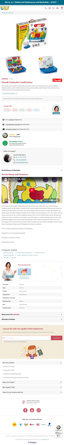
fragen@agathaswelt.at (22, 162)
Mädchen (36, 110)
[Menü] (61, 425)
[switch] (58, 436)
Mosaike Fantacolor (9, 13)
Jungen (29, 110)
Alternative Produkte (8, 319)
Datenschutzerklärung (15, 341)
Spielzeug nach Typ (9, 252)
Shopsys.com (45, 439)
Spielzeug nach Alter (9, 255)
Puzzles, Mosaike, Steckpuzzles (24, 252)
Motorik (15, 110)
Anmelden (56, 338)
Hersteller (6, 257)
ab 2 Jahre (7, 110)
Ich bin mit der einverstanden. (15, 341)
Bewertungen (17, 136)
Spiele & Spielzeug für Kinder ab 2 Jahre (27, 255)
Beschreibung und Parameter (11, 170)
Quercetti (14, 257)
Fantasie (22, 110)
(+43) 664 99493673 (21, 160)
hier (40, 98)
